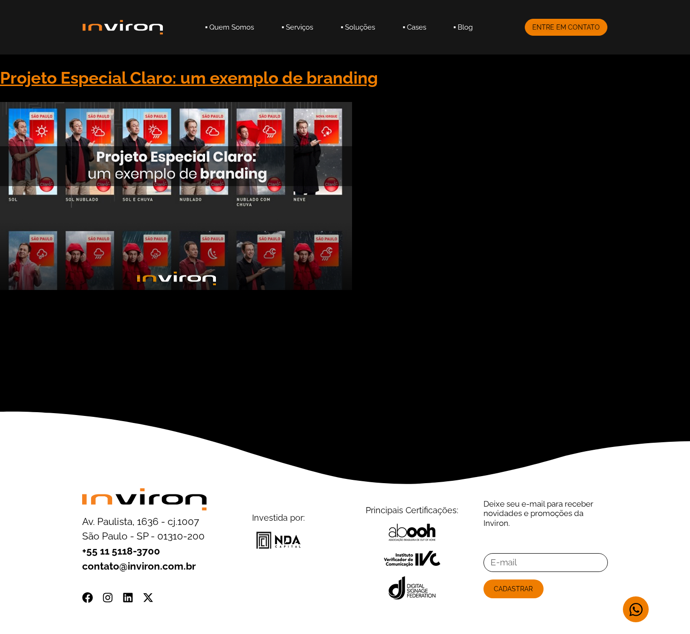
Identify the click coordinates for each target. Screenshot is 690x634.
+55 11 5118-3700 (121, 551)
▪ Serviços (297, 27)
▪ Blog (463, 27)
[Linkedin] (128, 597)
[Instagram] (107, 597)
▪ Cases (414, 27)
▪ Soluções (358, 27)
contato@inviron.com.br (139, 566)
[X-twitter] (148, 597)
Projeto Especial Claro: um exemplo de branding (189, 77)
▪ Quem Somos (229, 27)
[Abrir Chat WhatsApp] (636, 609)
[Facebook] (87, 597)
